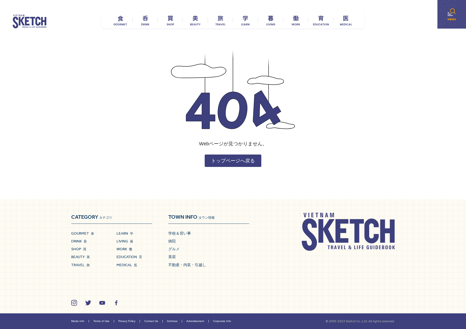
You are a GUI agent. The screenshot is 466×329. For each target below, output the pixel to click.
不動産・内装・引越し (187, 265)
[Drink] (145, 20)
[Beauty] (195, 20)
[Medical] (345, 20)
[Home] (29, 22)
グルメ (174, 249)
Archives (172, 321)
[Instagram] (74, 303)
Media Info (77, 321)
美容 (172, 257)
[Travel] (220, 20)
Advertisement (195, 321)
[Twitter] (88, 303)
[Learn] (245, 20)
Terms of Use (101, 321)
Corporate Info (222, 321)
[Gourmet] (120, 20)
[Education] (320, 20)
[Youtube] (102, 303)
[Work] (295, 20)
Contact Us (151, 321)
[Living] (270, 20)
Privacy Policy (126, 321)
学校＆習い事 (179, 233)
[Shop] (170, 20)
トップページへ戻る (233, 160)
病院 (172, 241)
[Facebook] (116, 303)
